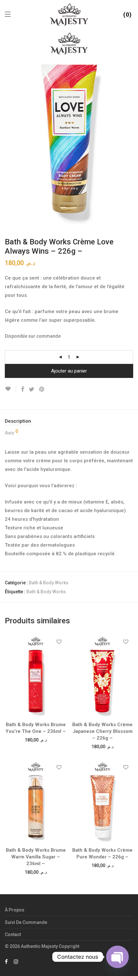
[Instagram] (16, 961)
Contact (13, 934)
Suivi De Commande (26, 922)
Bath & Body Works (48, 582)
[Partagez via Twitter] (31, 389)
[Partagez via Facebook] (22, 389)
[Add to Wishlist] (10, 389)
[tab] (69, 421)
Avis (11, 432)
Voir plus (35, 739)
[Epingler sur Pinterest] (42, 389)
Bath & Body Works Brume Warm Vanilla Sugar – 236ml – (36, 856)
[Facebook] (6, 961)
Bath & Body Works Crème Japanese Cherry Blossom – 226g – (102, 731)
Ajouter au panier (69, 371)
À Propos (14, 909)
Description (18, 421)
